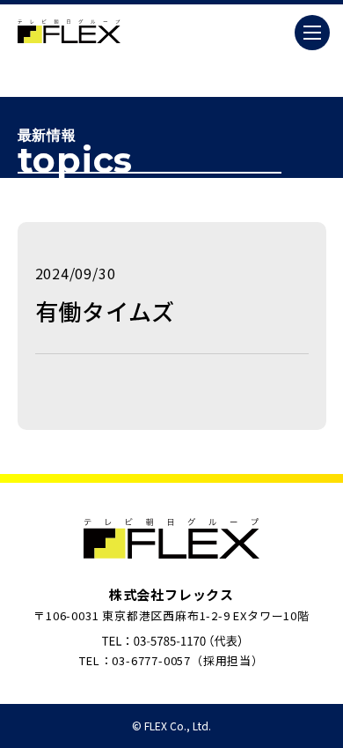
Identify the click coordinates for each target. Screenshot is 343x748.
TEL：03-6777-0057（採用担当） (171, 661)
